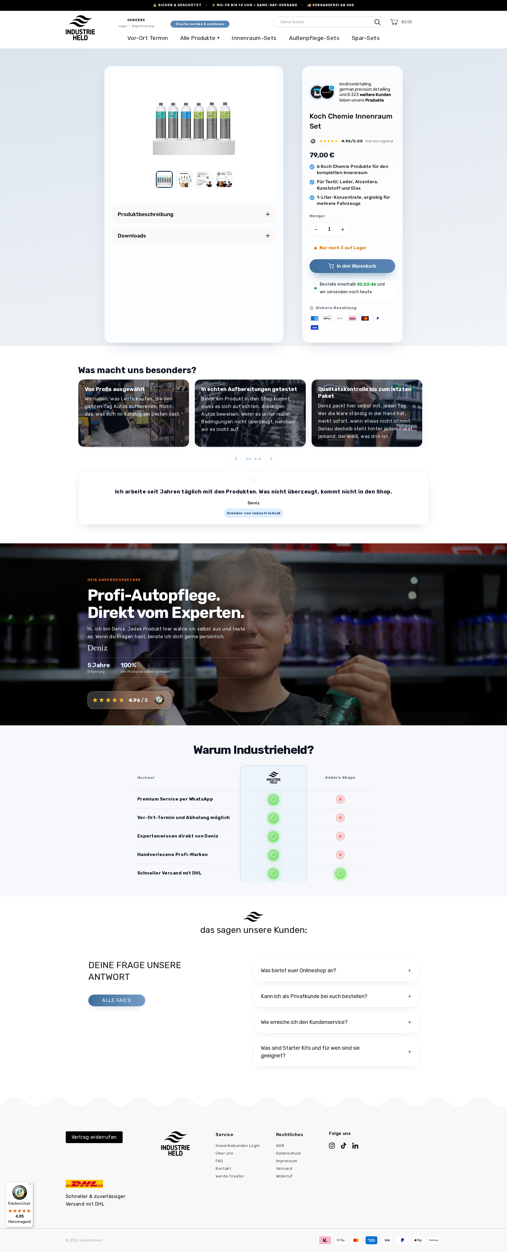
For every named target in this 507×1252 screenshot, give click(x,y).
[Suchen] (377, 21)
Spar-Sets (366, 38)
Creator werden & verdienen (200, 24)
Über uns (224, 1153)
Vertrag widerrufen (94, 1137)
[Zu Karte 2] (255, 459)
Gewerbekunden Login (238, 1145)
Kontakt (223, 1168)
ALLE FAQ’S (116, 1000)
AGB (280, 1145)
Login (123, 26)
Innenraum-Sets (254, 38)
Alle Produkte (199, 38)
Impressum (287, 1161)
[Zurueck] (236, 459)
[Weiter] (271, 459)
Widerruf (284, 1176)
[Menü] (29, 1185)
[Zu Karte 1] (249, 459)
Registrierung (143, 26)
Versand (284, 1168)
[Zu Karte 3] (260, 459)
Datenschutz (288, 1153)
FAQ (219, 1161)
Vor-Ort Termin (147, 38)
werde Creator (230, 1176)
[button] (413, 22)
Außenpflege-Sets (314, 38)
